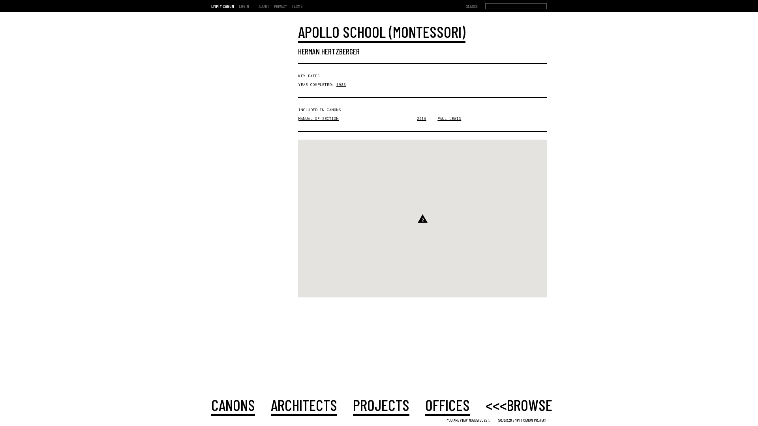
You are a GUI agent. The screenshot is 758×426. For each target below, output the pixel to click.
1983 (341, 84)
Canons (233, 404)
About (264, 6)
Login (244, 6)
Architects (304, 404)
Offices (447, 404)
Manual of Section (318, 118)
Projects (381, 404)
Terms (297, 6)
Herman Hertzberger (329, 51)
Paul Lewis (449, 118)
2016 (421, 118)
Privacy (280, 6)
